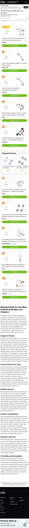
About (2, 500)
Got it (25, 7)
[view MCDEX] (8, 161)
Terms (2, 510)
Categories (21, 500)
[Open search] (25, 2)
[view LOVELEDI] (6, 283)
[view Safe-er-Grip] (6, 57)
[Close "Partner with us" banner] (27, 519)
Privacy (2, 507)
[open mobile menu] (27, 2)
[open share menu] (27, 18)
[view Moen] (6, 258)
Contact (2, 502)
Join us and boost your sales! (8, 525)
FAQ (1, 505)
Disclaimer (3, 512)
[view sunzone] (7, 32)
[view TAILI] (6, 107)
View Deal (8, 171)
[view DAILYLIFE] (6, 132)
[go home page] (3, 2)
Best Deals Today (13, 504)
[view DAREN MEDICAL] (6, 233)
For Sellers (12, 501)
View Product (15, 45)
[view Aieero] (6, 183)
